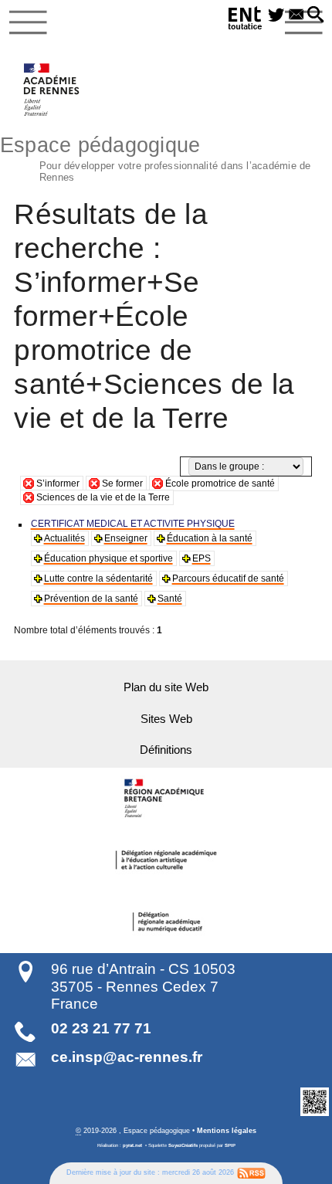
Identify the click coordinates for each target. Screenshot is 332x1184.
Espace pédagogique (155, 157)
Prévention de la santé (91, 598)
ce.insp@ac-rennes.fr (126, 1057)
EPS (201, 558)
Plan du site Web (166, 687)
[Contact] (296, 15)
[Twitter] (276, 15)
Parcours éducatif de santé (228, 578)
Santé (170, 598)
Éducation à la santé (209, 538)
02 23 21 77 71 (101, 1028)
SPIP (230, 1145)
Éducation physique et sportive (108, 558)
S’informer (58, 483)
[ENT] (245, 20)
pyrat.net (132, 1145)
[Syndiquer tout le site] (251, 1173)
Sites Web (166, 719)
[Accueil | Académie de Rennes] (166, 798)
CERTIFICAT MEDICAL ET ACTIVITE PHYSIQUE (133, 523)
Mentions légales (226, 1131)
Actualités (64, 538)
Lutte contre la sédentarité (98, 578)
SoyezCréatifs (183, 1145)
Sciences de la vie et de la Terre (103, 497)
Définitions (166, 750)
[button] (316, 15)
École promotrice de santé (220, 483)
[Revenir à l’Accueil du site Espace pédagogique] (52, 89)
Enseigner (125, 538)
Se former (122, 483)
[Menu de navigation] (28, 22)
